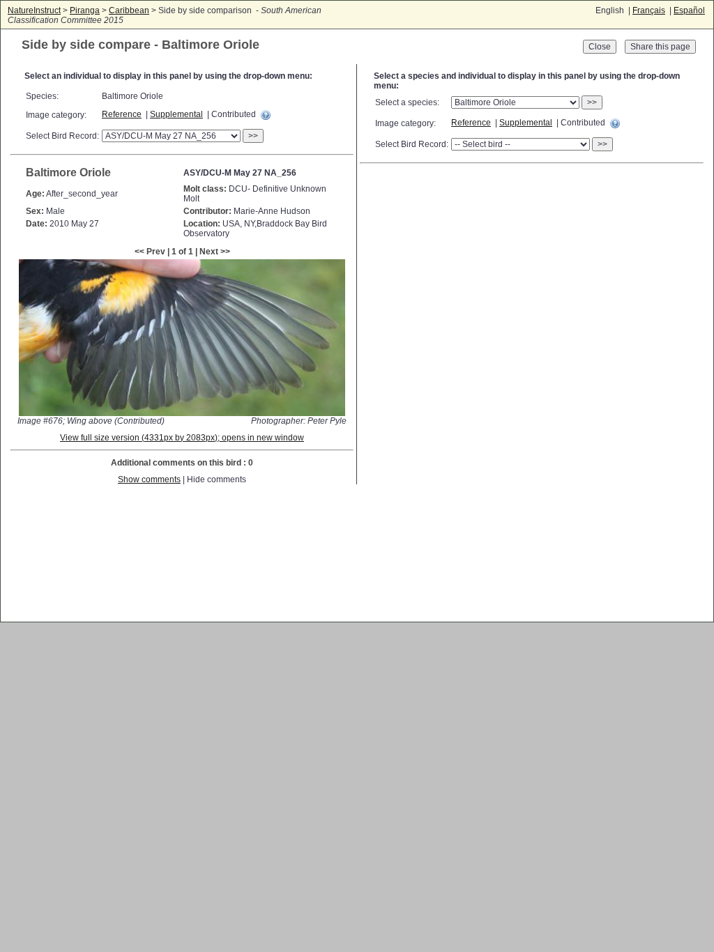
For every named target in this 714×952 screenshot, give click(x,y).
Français (648, 10)
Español (689, 10)
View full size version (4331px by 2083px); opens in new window (182, 438)
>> (253, 136)
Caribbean (129, 10)
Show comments (149, 479)
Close (599, 47)
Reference (122, 114)
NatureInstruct (34, 10)
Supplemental (176, 114)
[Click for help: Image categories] (265, 115)
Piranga (85, 10)
